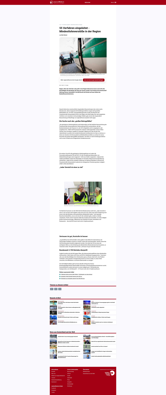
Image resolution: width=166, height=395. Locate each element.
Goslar (68, 375)
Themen (53, 377)
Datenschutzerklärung (56, 379)
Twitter (53, 392)
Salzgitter (69, 382)
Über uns (53, 373)
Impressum (54, 382)
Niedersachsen (86, 371)
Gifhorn (69, 373)
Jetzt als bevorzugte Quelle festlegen (93, 80)
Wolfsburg (69, 386)
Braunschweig (70, 371)
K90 (56, 289)
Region (60, 24)
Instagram (53, 390)
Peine (68, 379)
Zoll (60, 289)
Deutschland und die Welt (89, 373)
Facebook (53, 388)
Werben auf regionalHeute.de (58, 375)
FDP (52, 289)
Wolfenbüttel (70, 384)
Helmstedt (69, 377)
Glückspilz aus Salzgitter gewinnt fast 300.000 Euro (73, 278)
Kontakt (53, 371)
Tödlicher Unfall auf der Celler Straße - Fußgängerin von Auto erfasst (76, 274)
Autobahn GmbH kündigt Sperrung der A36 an (71, 276)
